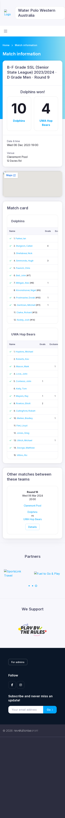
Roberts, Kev (22, 359)
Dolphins (19, 120)
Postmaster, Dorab (26, 297)
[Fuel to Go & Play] (23, 573)
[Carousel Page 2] (33, 586)
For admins (17, 662)
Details (32, 526)
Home (6, 45)
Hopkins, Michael (24, 351)
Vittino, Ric (22, 455)
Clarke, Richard (24, 312)
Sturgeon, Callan (24, 246)
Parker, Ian (21, 238)
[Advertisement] (32, 777)
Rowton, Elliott (23, 403)
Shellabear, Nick (24, 253)
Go (49, 709)
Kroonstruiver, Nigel (26, 290)
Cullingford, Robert (25, 411)
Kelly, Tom (21, 388)
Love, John (21, 374)
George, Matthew (26, 447)
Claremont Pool (32, 505)
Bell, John (21, 275)
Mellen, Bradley (25, 418)
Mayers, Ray (22, 396)
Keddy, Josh (23, 320)
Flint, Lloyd (21, 425)
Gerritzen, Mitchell (26, 305)
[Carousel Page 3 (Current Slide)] (36, 586)
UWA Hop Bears (46, 123)
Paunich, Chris (23, 268)
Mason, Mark (22, 366)
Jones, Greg (23, 433)
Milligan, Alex (23, 283)
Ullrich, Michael (24, 440)
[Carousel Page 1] (29, 586)
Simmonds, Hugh (24, 260)
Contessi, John (23, 381)
